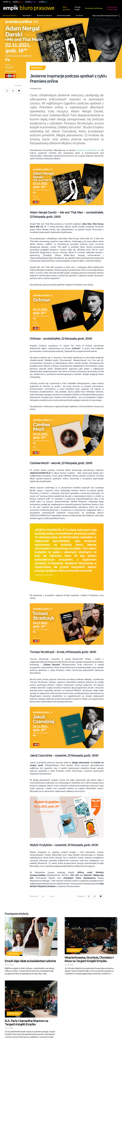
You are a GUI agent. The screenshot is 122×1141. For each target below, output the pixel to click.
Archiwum (79, 15)
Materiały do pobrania (44, 15)
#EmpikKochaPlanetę (93, 8)
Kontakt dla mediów (64, 15)
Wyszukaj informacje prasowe (104, 16)
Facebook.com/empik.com (88, 150)
